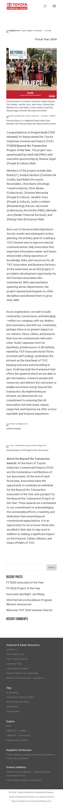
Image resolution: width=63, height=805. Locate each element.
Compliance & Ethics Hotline (20, 697)
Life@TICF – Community (18, 735)
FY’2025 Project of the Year (23, 588)
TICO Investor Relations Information (23, 780)
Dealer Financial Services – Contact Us (25, 678)
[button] (54, 8)
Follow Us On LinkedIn (17, 740)
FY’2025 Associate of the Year (25, 582)
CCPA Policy (12, 706)
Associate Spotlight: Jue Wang (25, 594)
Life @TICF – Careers (16, 730)
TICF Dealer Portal (15, 654)
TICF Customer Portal (17, 659)
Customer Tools (14, 663)
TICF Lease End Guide (16, 668)
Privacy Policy (13, 711)
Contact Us (11, 649)
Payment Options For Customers (22, 673)
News (8, 726)
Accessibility (12, 692)
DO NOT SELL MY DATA (17, 702)
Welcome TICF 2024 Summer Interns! (29, 610)
